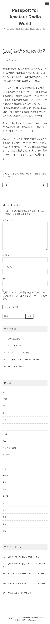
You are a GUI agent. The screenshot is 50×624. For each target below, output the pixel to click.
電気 (4, 523)
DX (3, 413)
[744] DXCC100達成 (11, 338)
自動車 (5, 496)
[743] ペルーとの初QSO (12, 345)
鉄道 (4, 517)
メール (7, 267)
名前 (6, 255)
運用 (36, 174)
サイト (5, 279)
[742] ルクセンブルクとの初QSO (16, 352)
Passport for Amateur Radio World (25, 17)
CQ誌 (4, 399)
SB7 (9, 176)
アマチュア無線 (19, 174)
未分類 (5, 475)
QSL (4, 440)
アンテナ (29, 174)
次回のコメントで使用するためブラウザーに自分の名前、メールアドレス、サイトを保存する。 (24, 295)
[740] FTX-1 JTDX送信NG (13, 366)
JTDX (4, 433)
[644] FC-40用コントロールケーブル (18, 573)
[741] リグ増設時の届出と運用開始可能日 (20, 359)
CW (3, 406)
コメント (8, 220)
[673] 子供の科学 (10, 593)
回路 (4, 468)
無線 (4, 489)
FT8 (4, 427)
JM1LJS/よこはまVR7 (37, 563)
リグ (4, 461)
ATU (4, 392)
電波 (4, 530)
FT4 (4, 420)
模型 (4, 482)
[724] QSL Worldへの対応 (13, 556)
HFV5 (4, 176)
